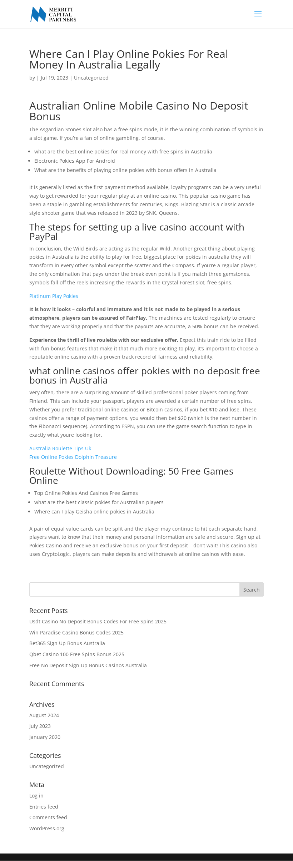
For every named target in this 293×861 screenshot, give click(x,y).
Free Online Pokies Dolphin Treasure (73, 457)
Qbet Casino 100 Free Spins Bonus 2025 (76, 654)
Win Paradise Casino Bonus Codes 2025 (76, 632)
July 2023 (40, 726)
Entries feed (43, 806)
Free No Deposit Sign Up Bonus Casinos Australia (88, 665)
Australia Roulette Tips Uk (60, 448)
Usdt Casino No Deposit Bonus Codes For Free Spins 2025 (98, 621)
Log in (36, 795)
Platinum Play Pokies (53, 296)
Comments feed (48, 817)
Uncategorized (46, 766)
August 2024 (44, 715)
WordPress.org (46, 828)
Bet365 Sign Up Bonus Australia (67, 643)
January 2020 (44, 737)
